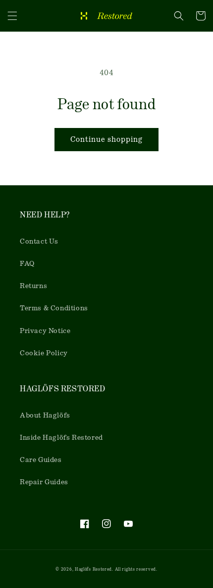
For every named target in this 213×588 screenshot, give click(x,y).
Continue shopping (106, 139)
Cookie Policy (44, 353)
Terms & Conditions (54, 308)
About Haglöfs (45, 415)
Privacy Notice (45, 331)
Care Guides (41, 459)
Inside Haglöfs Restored (61, 437)
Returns (33, 286)
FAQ (27, 263)
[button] (12, 16)
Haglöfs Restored (93, 569)
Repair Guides (44, 482)
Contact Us (39, 241)
